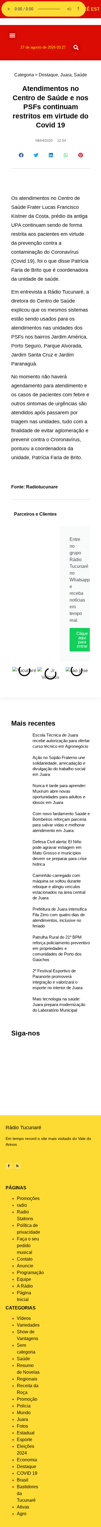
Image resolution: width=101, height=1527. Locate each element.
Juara (66, 74)
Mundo (24, 1412)
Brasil (22, 1480)
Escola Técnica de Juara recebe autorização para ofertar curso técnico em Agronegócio (61, 741)
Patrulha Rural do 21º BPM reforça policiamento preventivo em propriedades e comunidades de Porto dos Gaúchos (61, 948)
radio (22, 1205)
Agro (21, 1513)
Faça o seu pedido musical (28, 1245)
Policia (24, 1405)
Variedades (28, 1325)
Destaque (48, 74)
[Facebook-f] (9, 1166)
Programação (30, 1272)
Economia (27, 1459)
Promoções (28, 1198)
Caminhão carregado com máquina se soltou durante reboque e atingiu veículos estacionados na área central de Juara (59, 886)
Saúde (80, 74)
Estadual (26, 1432)
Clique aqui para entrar (82, 639)
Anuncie (25, 1265)
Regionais (27, 1379)
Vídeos (24, 1318)
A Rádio (25, 1286)
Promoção (27, 1399)
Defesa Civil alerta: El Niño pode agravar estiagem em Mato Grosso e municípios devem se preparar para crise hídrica (60, 853)
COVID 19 (27, 1473)
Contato (25, 1259)
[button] (12, 35)
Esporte (24, 1439)
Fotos (22, 1426)
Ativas (23, 1507)
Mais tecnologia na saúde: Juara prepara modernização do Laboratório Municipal (59, 1004)
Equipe (24, 1279)
